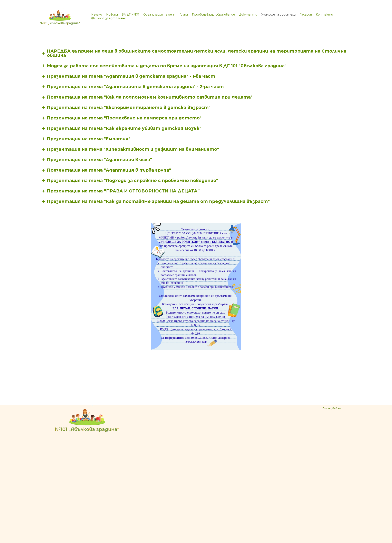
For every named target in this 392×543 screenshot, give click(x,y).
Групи (183, 14)
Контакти (324, 14)
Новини (112, 14)
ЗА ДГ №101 (130, 14)
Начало (96, 14)
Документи (248, 14)
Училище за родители (278, 14)
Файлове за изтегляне (108, 18)
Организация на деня (159, 14)
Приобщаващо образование (213, 14)
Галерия (306, 14)
